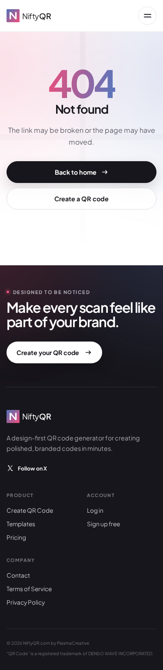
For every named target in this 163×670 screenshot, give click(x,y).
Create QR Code (30, 510)
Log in (95, 510)
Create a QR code (81, 199)
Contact (18, 575)
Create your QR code (48, 352)
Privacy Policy (26, 602)
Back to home (75, 172)
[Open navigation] (147, 16)
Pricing (16, 537)
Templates (21, 524)
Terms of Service (29, 588)
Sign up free (103, 524)
